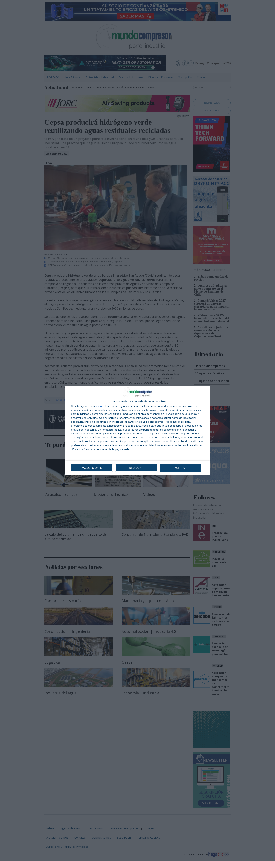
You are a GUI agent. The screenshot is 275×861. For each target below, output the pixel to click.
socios (99, 406)
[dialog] (137, 430)
